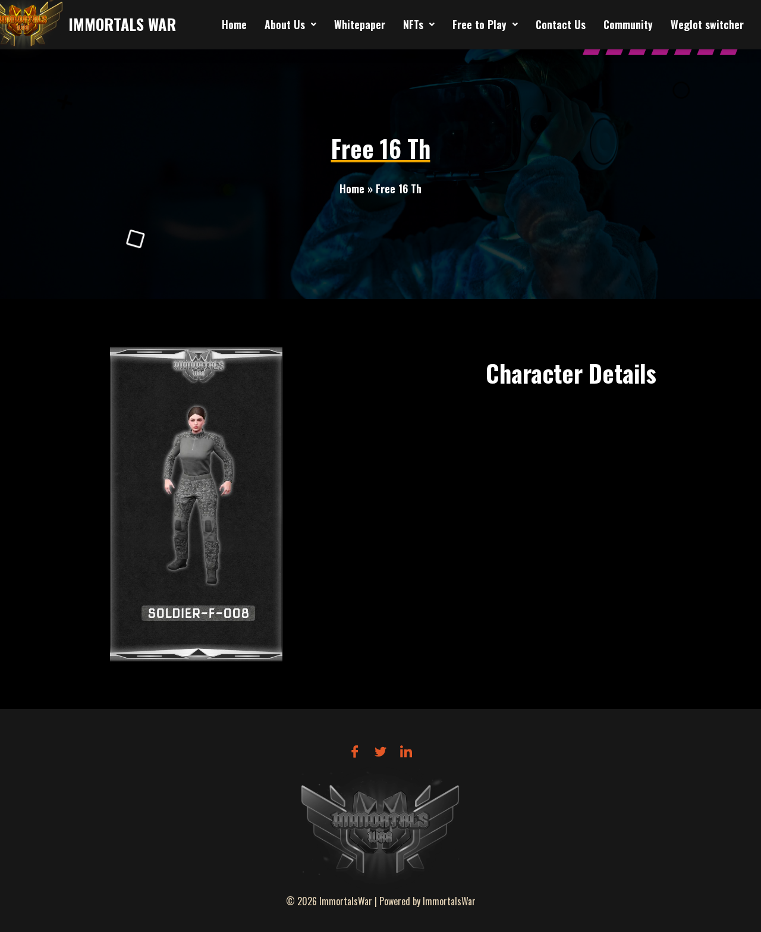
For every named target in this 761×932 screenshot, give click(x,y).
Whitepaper (359, 24)
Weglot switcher (707, 24)
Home (234, 24)
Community (628, 24)
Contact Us (561, 24)
